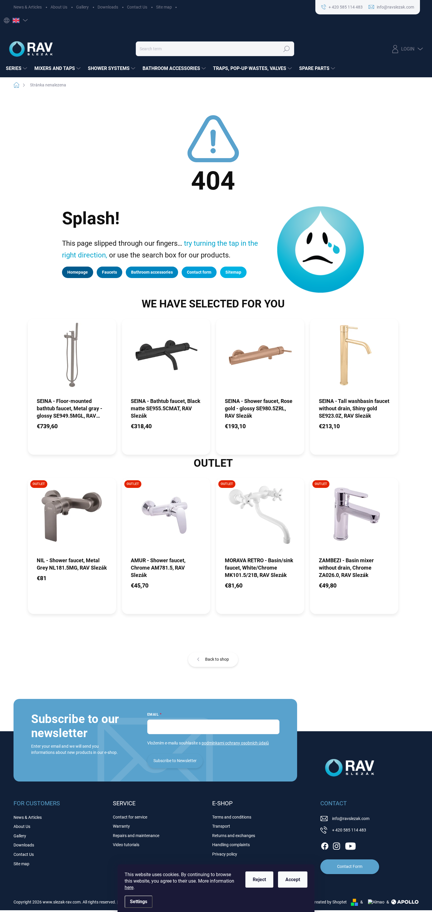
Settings (138, 901)
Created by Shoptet (329, 902)
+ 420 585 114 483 (349, 830)
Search (286, 48)
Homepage (77, 272)
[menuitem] (17, 68)
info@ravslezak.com (350, 818)
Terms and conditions (231, 817)
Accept (292, 879)
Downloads (108, 7)
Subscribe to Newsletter (175, 760)
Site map (164, 7)
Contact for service (130, 817)
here (129, 887)
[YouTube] (350, 845)
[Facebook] (324, 845)
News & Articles (28, 7)
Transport (221, 826)
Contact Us (137, 7)
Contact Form (349, 866)
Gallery (82, 7)
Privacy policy (224, 854)
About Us (59, 7)
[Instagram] (336, 845)
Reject (259, 879)
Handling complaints (231, 844)
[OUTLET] (72, 517)
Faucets (109, 272)
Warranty (121, 826)
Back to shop (217, 659)
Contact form (199, 272)
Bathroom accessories (152, 272)
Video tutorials (126, 844)
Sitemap (233, 272)
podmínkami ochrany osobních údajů (235, 743)
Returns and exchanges (233, 835)
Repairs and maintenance (136, 835)
